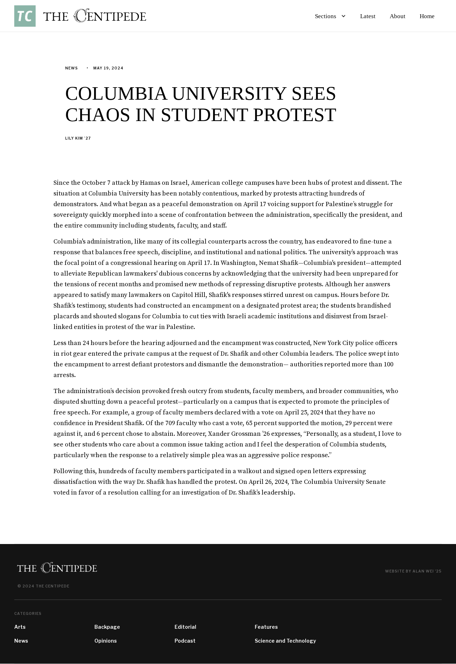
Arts (20, 627)
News (21, 641)
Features (266, 627)
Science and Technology (285, 641)
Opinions (105, 641)
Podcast (185, 641)
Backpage (107, 627)
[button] (329, 16)
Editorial (185, 627)
